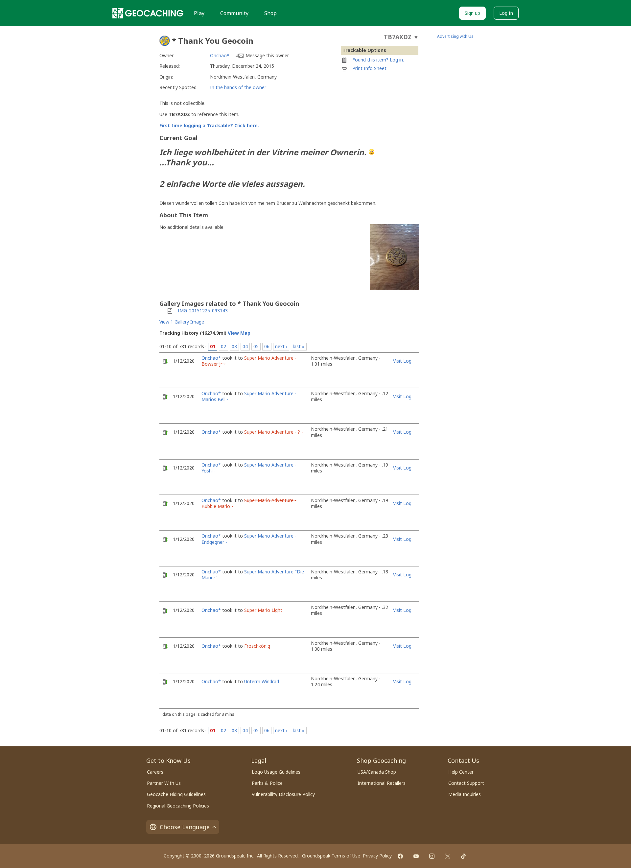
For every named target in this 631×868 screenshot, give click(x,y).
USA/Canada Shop (377, 772)
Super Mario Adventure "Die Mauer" (252, 574)
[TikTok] (463, 856)
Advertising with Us (455, 36)
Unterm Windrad (261, 681)
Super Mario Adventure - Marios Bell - (248, 396)
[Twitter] (448, 856)
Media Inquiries (464, 794)
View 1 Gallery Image (181, 322)
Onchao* (219, 55)
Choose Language (185, 827)
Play (199, 13)
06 (266, 346)
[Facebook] (400, 856)
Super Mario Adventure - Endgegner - (248, 539)
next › (281, 346)
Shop (270, 13)
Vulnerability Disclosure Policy (283, 794)
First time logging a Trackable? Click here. (209, 125)
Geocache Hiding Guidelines (176, 794)
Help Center (461, 772)
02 (223, 346)
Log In (506, 13)
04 (245, 346)
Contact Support (466, 783)
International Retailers (382, 783)
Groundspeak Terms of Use (331, 856)
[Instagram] (432, 856)
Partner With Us (164, 783)
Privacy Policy (377, 856)
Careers (155, 772)
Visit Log (402, 361)
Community (234, 13)
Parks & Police (267, 783)
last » (299, 346)
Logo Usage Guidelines (276, 772)
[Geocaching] (147, 13)
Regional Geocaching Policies (178, 806)
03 (234, 346)
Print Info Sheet (369, 68)
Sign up (472, 13)
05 (256, 346)
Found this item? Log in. (378, 60)
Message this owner (267, 55)
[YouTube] (416, 856)
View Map (239, 333)
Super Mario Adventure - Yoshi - (248, 468)
